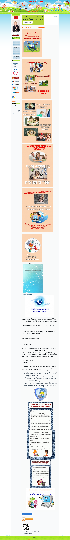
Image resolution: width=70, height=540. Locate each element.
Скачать (30, 263)
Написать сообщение (27, 22)
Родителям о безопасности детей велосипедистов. (15, 63)
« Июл (13, 113)
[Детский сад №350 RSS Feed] (29, 539)
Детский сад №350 (35, 1)
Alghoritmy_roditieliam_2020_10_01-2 (26, 294)
